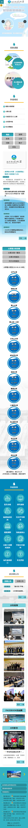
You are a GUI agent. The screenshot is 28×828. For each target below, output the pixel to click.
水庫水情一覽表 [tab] (14, 253)
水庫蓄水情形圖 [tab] (14, 249)
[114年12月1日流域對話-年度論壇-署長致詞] (14, 616)
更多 (20, 238)
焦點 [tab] (7, 134)
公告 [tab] (20, 139)
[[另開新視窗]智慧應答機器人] (14, 20)
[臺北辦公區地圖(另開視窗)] (12, 803)
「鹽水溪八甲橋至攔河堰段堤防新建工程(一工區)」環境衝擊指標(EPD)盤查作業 (14, 586)
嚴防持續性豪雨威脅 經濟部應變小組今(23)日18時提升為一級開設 (14, 192)
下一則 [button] (24, 21)
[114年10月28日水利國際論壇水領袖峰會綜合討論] (14, 694)
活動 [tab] (7, 143)
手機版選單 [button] (2, 2)
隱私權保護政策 (7, 788)
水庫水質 (8, 111)
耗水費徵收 (9, 127)
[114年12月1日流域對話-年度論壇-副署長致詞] (14, 632)
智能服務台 (5, 792)
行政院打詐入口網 (11, 116)
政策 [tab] (7, 139)
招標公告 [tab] (8, 581)
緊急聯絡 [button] (1, 5)
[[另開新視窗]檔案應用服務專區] (14, 774)
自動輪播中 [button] (9, 768)
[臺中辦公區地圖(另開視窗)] (12, 796)
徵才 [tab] (20, 143)
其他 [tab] (14, 147)
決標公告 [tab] (20, 581)
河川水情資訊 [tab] (14, 261)
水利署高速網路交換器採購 (14, 591)
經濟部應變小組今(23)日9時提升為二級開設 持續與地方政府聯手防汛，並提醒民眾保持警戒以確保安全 (14, 205)
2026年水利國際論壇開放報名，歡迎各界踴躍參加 (14, 230)
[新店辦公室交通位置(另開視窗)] (12, 811)
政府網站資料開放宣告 (9, 785)
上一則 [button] (3, 21)
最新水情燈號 (9, 106)
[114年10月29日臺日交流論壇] (14, 648)
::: (0, 782)
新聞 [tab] (20, 134)
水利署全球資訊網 (16, 2)
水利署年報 (9, 122)
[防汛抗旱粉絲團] (14, 722)
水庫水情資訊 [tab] (14, 257)
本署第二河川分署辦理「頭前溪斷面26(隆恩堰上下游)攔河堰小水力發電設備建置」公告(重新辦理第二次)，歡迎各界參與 (14, 218)
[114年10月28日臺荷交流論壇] (14, 663)
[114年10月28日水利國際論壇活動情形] (14, 679)
